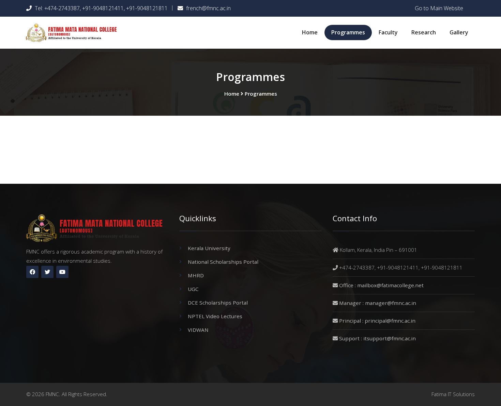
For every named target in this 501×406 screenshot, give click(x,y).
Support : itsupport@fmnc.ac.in (377, 338)
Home (310, 32)
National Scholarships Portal (223, 261)
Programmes (348, 32)
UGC (193, 289)
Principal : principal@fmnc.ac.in (377, 320)
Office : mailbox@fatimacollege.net (381, 285)
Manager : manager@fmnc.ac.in (377, 302)
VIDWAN (198, 329)
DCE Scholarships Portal (218, 302)
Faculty (388, 32)
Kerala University (209, 248)
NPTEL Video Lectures (215, 316)
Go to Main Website (439, 8)
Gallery (459, 32)
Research (423, 32)
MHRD (196, 275)
